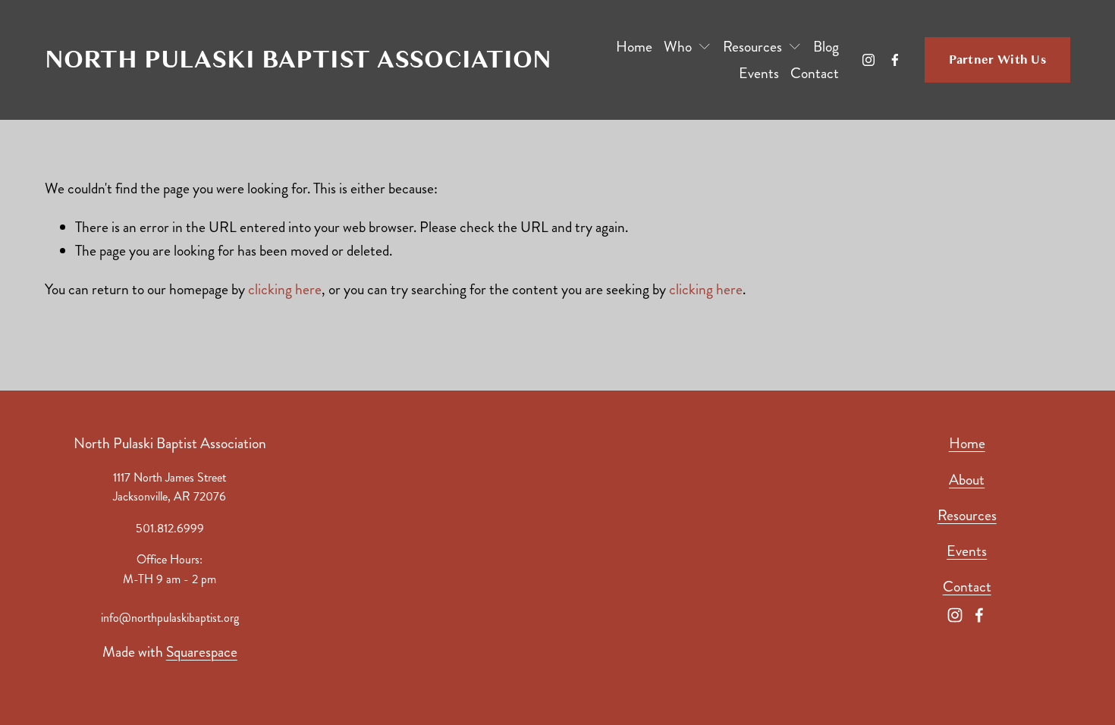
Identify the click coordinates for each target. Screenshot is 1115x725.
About (967, 479)
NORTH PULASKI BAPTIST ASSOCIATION (298, 59)
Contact (814, 73)
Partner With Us (997, 60)
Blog (826, 46)
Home (634, 46)
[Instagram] (868, 59)
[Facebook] (895, 59)
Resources (967, 515)
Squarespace (201, 652)
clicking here (285, 289)
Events (759, 73)
